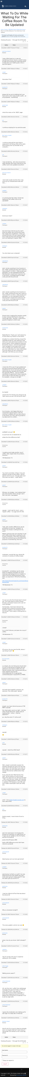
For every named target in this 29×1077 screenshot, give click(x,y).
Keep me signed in (8, 1060)
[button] (1, 1)
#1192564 (25, 499)
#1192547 (25, 205)
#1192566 (25, 543)
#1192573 (25, 678)
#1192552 (25, 304)
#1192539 (25, 101)
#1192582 (25, 863)
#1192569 (25, 617)
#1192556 (25, 356)
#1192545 (25, 169)
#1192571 (25, 655)
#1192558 (25, 400)
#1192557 (25, 381)
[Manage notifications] (25, 1073)
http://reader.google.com (17, 800)
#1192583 (25, 882)
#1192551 (25, 281)
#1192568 (25, 589)
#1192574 (25, 695)
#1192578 (25, 789)
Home (2, 29)
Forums (6, 29)
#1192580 (25, 822)
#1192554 (25, 324)
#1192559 (25, 421)
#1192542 (25, 116)
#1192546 (25, 187)
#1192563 (25, 481)
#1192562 (25, 462)
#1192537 (25, 68)
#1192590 (25, 1001)
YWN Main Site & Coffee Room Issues (16, 29)
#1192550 (25, 257)
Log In (5, 1064)
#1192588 (25, 962)
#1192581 (25, 848)
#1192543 (25, 131)
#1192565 (25, 516)
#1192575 (25, 721)
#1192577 (25, 754)
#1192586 (25, 929)
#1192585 (25, 914)
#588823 (25, 47)
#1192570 (25, 638)
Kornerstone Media (21, 1075)
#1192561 (25, 441)
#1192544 (25, 151)
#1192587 (25, 946)
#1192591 (25, 1017)
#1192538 (25, 83)
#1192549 (25, 242)
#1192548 (25, 220)
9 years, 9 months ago (11, 36)
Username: (5, 1050)
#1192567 (25, 560)
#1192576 (25, 739)
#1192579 (25, 805)
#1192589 (25, 977)
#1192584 (25, 899)
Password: (5, 1055)
